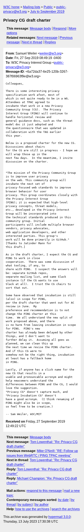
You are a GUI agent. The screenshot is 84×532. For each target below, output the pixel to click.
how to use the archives (32, 509)
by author (42, 504)
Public (48, 7)
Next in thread (32, 42)
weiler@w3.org (50, 53)
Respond (59, 28)
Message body (40, 28)
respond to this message (44, 490)
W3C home (11, 7)
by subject (25, 504)
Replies (50, 42)
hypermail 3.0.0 (59, 517)
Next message (47, 37)
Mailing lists (31, 7)
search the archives (66, 509)
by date (63, 500)
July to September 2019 (47, 11)
